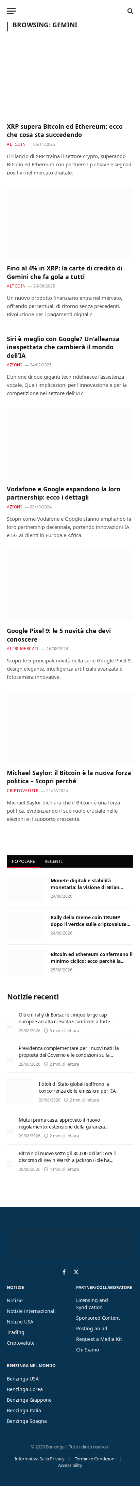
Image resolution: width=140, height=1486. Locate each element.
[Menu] (11, 11)
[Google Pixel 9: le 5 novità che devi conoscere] (70, 585)
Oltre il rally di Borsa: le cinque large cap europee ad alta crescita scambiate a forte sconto (64, 1021)
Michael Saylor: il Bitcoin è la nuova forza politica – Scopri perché (69, 777)
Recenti (54, 861)
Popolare (23, 861)
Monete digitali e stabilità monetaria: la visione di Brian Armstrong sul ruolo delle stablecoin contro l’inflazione (85, 890)
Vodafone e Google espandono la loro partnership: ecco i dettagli (63, 493)
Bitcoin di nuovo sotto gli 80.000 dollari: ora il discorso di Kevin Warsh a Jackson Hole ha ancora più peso (67, 1160)
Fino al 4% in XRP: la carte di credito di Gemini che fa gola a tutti (64, 272)
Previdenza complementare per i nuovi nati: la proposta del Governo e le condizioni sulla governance (69, 1055)
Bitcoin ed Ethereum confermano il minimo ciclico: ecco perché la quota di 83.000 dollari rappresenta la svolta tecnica (92, 964)
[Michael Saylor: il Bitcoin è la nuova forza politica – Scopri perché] (70, 727)
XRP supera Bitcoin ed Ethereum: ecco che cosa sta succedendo (65, 130)
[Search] (129, 11)
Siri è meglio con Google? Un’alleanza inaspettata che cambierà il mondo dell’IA (63, 347)
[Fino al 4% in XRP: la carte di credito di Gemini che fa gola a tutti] (70, 222)
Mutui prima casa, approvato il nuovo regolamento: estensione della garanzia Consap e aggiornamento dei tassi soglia (63, 1127)
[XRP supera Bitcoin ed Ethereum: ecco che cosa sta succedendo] (70, 80)
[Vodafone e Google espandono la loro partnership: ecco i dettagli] (70, 443)
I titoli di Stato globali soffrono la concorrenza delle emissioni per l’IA (77, 1087)
